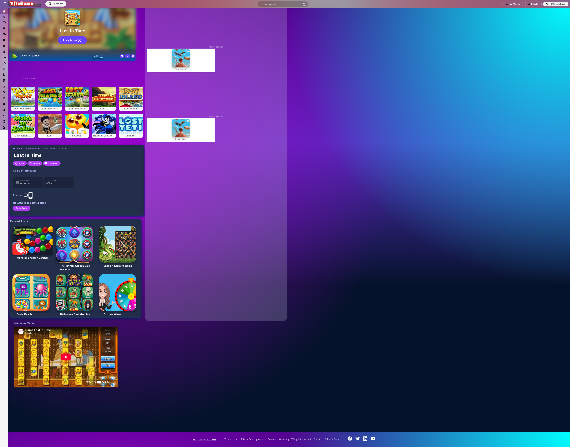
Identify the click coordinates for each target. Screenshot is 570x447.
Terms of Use (230, 439)
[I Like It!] (100, 56)
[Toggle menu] (5, 4)
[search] (283, 4)
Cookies (271, 439)
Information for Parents (310, 439)
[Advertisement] (77, 69)
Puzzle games (33, 148)
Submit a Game (333, 439)
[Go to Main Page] (24, 4)
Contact (283, 439)
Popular (535, 4)
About (261, 439)
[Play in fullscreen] (133, 56)
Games (20, 148)
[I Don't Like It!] (95, 56)
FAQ (292, 439)
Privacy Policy (247, 439)
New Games (514, 4)
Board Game (49, 148)
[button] (304, 4)
